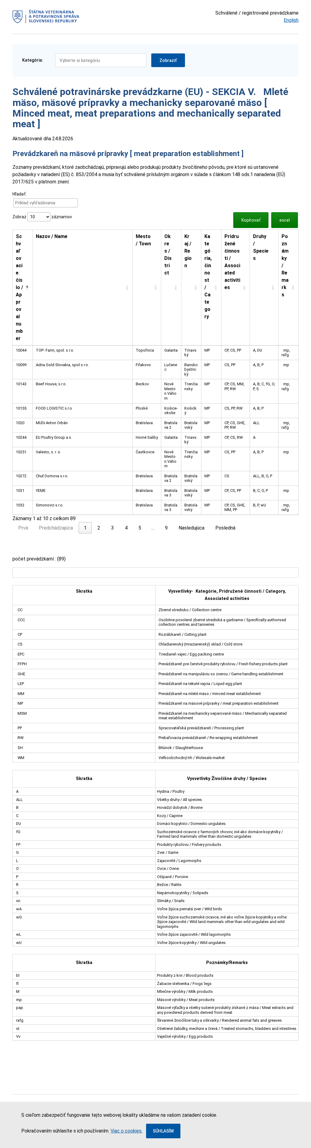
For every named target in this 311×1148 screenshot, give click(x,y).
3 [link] (112, 528)
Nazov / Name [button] (51, 236)
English (291, 20)
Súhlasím (163, 1131)
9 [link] (166, 528)
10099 (21, 365)
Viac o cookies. (126, 1131)
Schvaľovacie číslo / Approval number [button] (19, 287)
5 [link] (139, 528)
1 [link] (85, 528)
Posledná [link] (225, 528)
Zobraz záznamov (42, 216)
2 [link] (98, 528)
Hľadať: (19, 194)
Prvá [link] (23, 528)
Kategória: (32, 60)
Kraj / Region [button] (188, 250)
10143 (21, 384)
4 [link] (126, 528)
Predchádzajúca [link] (56, 528)
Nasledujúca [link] (191, 528)
